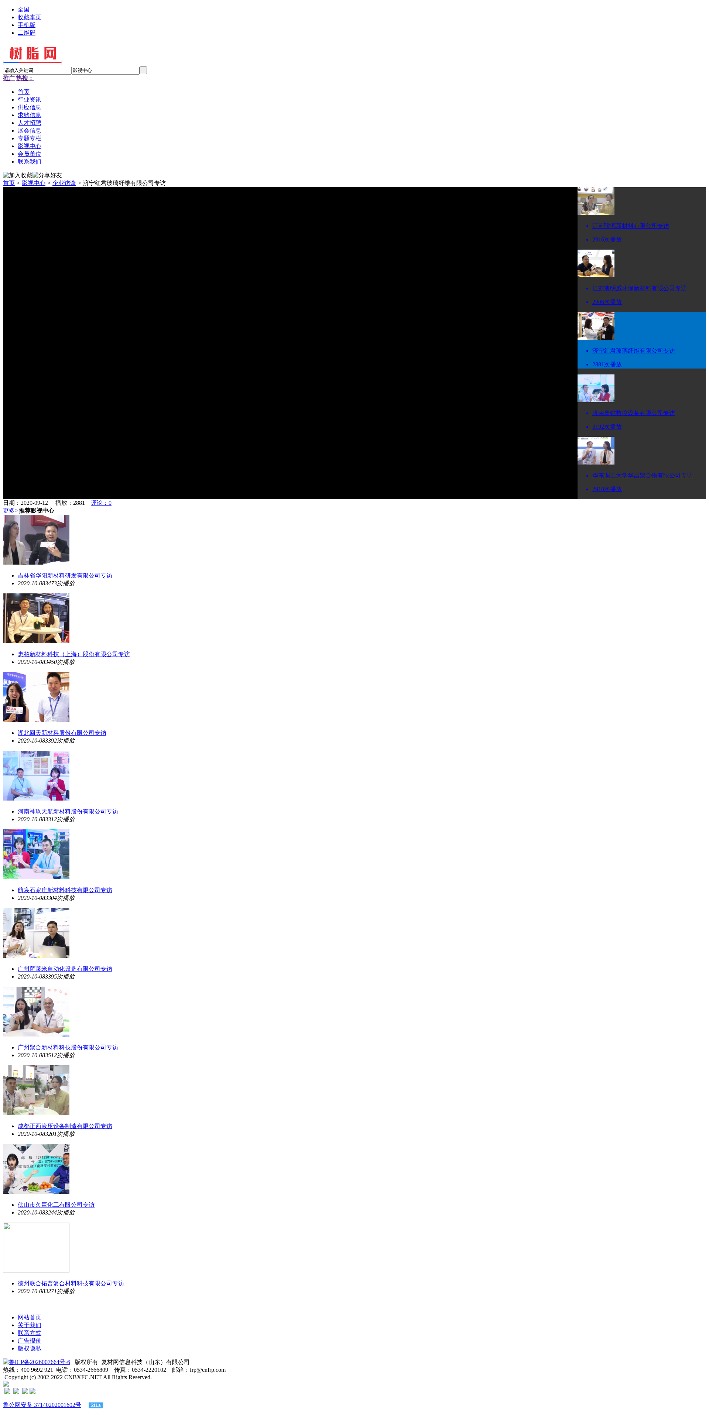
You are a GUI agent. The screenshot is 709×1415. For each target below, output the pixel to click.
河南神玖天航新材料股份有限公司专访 (68, 811)
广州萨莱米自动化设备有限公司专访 (65, 969)
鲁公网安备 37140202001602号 (42, 1405)
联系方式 (29, 1333)
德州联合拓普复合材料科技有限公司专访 (71, 1283)
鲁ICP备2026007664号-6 (39, 1362)
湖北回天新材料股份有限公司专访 (62, 733)
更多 (11, 510)
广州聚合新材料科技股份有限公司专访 (68, 1047)
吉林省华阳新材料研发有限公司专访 (65, 575)
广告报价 (29, 1340)
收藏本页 (29, 17)
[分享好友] (47, 175)
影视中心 (33, 183)
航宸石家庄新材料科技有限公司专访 (65, 890)
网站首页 (29, 1317)
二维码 (26, 33)
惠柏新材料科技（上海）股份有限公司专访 (74, 654)
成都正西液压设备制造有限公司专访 (65, 1126)
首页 (9, 183)
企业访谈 (64, 183)
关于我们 (29, 1325)
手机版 (26, 25)
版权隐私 (29, 1348)
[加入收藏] (17, 175)
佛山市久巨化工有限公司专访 (56, 1205)
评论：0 (101, 503)
